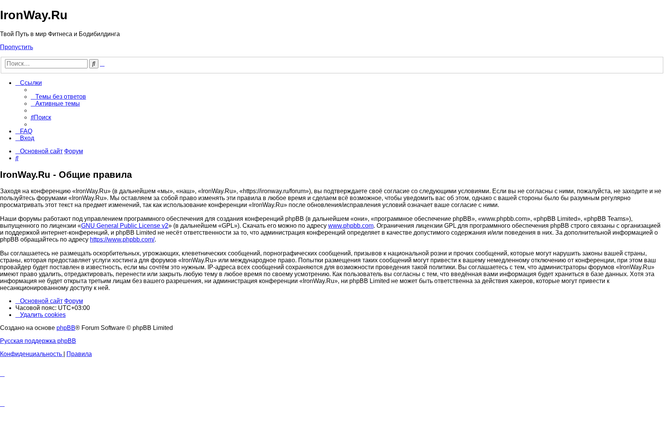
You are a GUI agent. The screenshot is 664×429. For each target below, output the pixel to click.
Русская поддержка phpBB (38, 341)
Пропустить (16, 47)
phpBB (65, 328)
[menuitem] (58, 96)
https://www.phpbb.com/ (122, 239)
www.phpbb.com (351, 225)
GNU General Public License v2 (124, 225)
